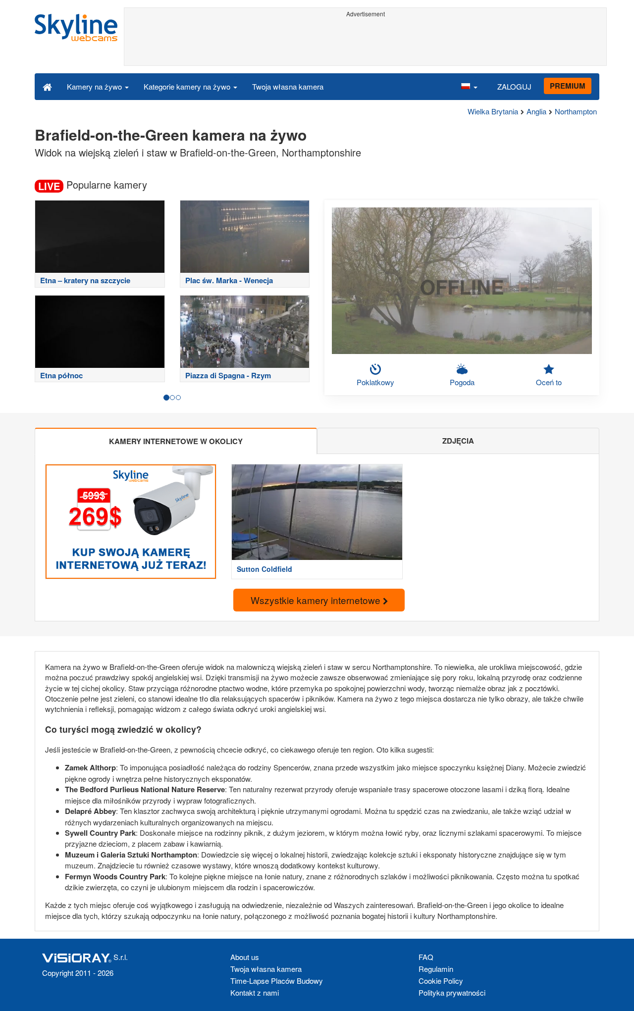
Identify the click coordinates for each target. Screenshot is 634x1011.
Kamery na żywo (95, 86)
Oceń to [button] (549, 382)
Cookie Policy (441, 980)
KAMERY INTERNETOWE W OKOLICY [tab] (176, 441)
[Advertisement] (365, 43)
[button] (469, 86)
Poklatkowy (375, 382)
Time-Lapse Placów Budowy (276, 980)
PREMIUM (567, 85)
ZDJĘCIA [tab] (458, 440)
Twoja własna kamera (287, 86)
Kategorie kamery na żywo (188, 86)
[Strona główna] (47, 86)
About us (244, 957)
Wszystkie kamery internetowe (317, 600)
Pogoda (462, 382)
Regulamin (436, 968)
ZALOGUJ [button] (514, 86)
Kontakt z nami (254, 992)
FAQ (426, 957)
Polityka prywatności (452, 992)
